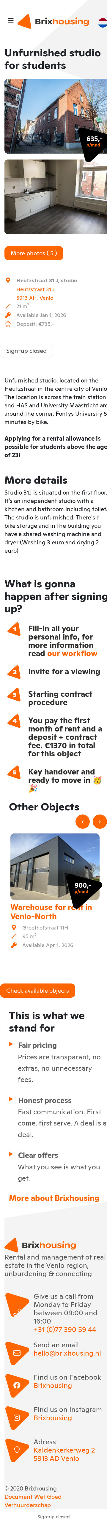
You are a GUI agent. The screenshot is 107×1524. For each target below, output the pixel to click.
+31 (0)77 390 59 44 (65, 1329)
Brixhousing (53, 1385)
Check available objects (37, 990)
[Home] (53, 21)
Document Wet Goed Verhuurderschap (33, 1500)
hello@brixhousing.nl (67, 1352)
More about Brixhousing (54, 1197)
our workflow (72, 653)
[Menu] (11, 19)
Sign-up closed (26, 350)
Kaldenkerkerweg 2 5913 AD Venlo (64, 1453)
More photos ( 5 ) (34, 252)
